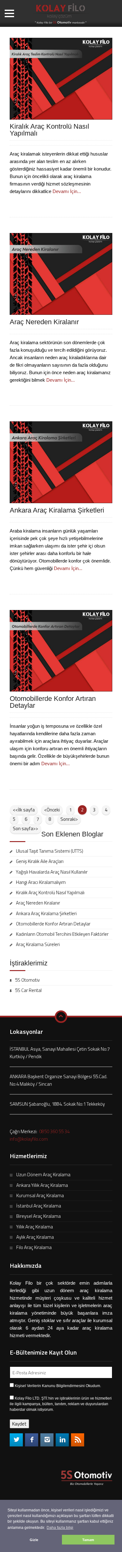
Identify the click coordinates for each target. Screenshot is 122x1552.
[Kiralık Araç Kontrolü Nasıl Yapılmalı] (61, 78)
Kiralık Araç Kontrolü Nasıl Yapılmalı (49, 129)
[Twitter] (16, 1439)
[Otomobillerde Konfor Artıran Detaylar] (61, 650)
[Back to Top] (61, 1016)
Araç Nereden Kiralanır (44, 322)
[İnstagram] (46, 1439)
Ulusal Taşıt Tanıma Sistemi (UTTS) (49, 851)
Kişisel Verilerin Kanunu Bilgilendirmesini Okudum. (58, 1386)
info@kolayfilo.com (29, 1139)
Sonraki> (69, 819)
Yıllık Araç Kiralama (34, 1226)
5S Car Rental (28, 990)
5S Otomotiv (27, 980)
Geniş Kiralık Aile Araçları (40, 861)
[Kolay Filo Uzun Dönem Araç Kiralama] (61, 12)
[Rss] (77, 1439)
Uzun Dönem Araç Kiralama (43, 1174)
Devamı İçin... (67, 191)
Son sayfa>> (25, 828)
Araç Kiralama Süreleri (38, 944)
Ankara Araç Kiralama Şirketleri (57, 510)
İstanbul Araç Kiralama (38, 1205)
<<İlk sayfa (24, 809)
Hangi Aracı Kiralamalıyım (41, 882)
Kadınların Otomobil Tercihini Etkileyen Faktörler (62, 934)
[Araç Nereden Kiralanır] (61, 273)
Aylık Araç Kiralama (35, 1237)
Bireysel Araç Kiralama (38, 1216)
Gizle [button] (34, 1540)
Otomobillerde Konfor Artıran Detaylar (53, 702)
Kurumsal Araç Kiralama (40, 1195)
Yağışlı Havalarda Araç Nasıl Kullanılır (52, 871)
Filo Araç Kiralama (34, 1247)
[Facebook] (31, 1439)
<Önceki (52, 809)
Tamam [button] (88, 1540)
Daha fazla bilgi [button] (60, 1527)
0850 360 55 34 (53, 1131)
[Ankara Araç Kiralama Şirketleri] (61, 461)
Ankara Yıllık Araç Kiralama (42, 1185)
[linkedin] (62, 1439)
